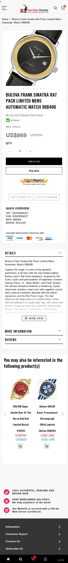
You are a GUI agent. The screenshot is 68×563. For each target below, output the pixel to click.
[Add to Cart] (20, 446)
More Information (18, 331)
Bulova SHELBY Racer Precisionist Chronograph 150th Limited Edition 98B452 (47, 418)
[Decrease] (10, 151)
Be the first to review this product (24, 114)
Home (5, 19)
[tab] (34, 253)
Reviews (11, 339)
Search (55, 8)
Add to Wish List (21, 197)
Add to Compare (47, 197)
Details (10, 253)
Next (62, 414)
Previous (5, 414)
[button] (24, 89)
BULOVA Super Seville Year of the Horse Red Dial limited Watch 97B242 (21, 418)
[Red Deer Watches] (34, 8)
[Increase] (30, 151)
